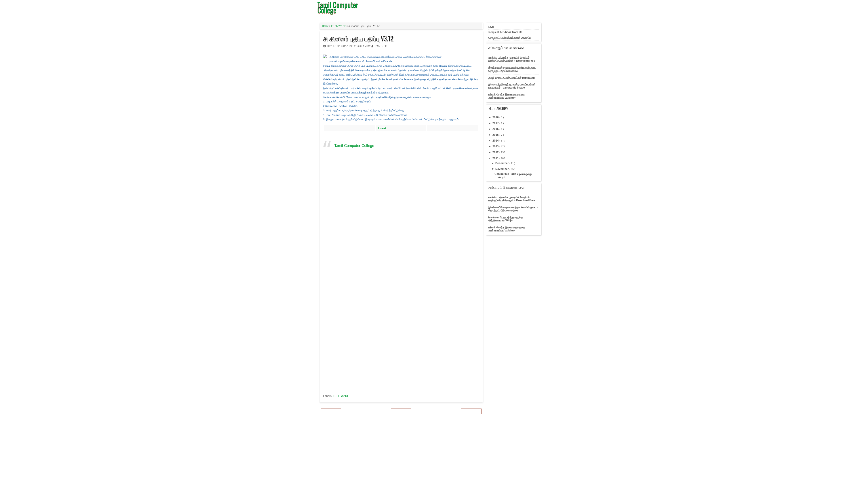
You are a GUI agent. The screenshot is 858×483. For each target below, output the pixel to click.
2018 (495, 117)
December (502, 163)
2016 (495, 129)
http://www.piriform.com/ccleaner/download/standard (366, 61)
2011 (495, 158)
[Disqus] (401, 219)
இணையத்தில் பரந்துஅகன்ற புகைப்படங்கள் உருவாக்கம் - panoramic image (511, 86)
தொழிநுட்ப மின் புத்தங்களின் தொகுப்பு (509, 37)
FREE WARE (339, 26)
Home (325, 26)
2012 (495, 152)
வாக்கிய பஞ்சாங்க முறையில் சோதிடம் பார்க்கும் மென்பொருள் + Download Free (511, 59)
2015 (495, 134)
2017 (495, 123)
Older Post (471, 411)
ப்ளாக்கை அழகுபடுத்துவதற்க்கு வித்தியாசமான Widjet (505, 219)
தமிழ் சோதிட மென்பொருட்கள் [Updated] (511, 77)
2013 (495, 146)
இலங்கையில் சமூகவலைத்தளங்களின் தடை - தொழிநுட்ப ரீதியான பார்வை (513, 69)
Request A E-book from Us (505, 32)
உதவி (491, 26)
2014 (495, 140)
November (502, 169)
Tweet (382, 128)
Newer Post (331, 411)
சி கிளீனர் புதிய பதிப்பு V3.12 (358, 38)
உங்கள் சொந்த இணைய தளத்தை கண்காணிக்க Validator (506, 96)
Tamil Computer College (354, 146)
